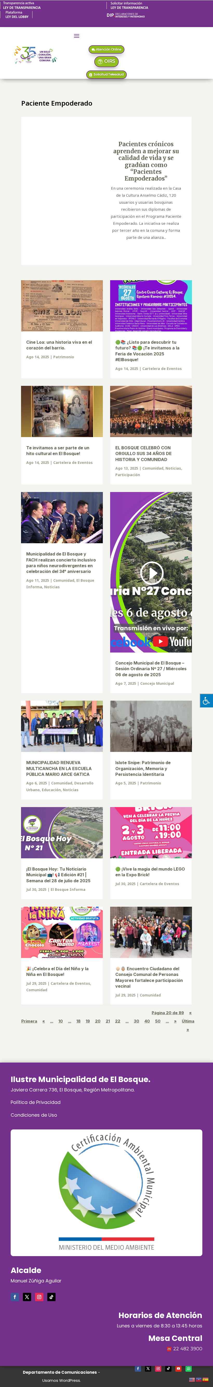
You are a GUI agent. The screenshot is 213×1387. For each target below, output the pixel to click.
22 (117, 1021)
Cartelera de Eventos (162, 368)
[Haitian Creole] (199, 1379)
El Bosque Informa (68, 889)
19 (88, 1021)
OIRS (109, 61)
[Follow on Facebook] (15, 1297)
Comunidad (152, 468)
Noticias (173, 468)
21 (108, 1021)
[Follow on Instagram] (39, 1297)
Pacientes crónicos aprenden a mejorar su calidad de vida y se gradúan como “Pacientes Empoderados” (146, 161)
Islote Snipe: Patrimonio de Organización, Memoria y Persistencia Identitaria (143, 768)
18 (78, 1021)
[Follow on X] (27, 1297)
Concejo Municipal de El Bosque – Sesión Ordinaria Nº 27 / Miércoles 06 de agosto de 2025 (151, 668)
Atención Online (108, 49)
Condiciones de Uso (34, 1115)
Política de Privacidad (36, 1102)
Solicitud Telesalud (109, 74)
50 (158, 1021)
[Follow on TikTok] (51, 1297)
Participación (127, 474)
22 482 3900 (187, 1349)
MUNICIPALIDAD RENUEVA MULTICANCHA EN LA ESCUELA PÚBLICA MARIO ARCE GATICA (59, 768)
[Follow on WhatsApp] (188, 1368)
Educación (51, 789)
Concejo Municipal (157, 683)
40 (147, 1021)
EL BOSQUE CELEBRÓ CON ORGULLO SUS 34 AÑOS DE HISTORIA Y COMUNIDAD (143, 453)
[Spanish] (205, 1379)
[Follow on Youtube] (178, 1368)
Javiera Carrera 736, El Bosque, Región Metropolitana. (73, 1089)
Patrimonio (63, 356)
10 (60, 1021)
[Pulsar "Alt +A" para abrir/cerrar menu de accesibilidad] (206, 700)
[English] (192, 1379)
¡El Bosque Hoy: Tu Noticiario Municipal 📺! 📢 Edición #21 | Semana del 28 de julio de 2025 (58, 874)
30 (136, 1021)
